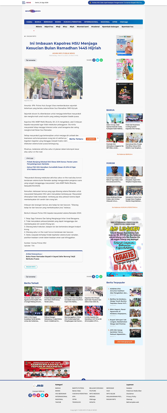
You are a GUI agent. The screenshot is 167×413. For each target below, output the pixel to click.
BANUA (38, 22)
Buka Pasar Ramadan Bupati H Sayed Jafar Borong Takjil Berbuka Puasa (50, 257)
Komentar (31, 60)
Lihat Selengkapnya (124, 342)
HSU (65, 27)
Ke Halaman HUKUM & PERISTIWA (124, 207)
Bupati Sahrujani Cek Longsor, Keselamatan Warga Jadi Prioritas (118, 322)
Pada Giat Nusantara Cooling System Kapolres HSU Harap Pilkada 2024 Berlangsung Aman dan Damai (134, 127)
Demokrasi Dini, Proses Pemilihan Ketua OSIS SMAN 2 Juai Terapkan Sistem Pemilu (134, 146)
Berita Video (76, 391)
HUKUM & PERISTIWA (72, 22)
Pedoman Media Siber (134, 391)
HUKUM (110, 163)
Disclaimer (130, 394)
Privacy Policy (131, 396)
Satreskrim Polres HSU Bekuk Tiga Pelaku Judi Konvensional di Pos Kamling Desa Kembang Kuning (114, 180)
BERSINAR (48, 22)
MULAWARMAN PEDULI (114, 396)
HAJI (58, 27)
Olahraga (124, 22)
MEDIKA (92, 396)
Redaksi (129, 388)
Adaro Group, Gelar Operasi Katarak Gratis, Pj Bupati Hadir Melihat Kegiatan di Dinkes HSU (114, 127)
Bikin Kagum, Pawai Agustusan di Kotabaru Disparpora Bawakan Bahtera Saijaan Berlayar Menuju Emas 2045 (118, 311)
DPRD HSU (49, 27)
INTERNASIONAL (91, 22)
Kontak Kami (83, 27)
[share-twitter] (97, 60)
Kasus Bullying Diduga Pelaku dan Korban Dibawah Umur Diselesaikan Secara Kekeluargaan (114, 199)
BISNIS (58, 22)
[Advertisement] (63, 345)
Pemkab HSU (128, 27)
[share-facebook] (94, 60)
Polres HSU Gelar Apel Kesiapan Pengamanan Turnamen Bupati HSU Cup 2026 (117, 2)
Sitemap (129, 399)
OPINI (114, 22)
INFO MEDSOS (94, 394)
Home (28, 3)
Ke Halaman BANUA (124, 154)
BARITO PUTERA (78, 388)
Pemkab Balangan (111, 27)
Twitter (43, 398)
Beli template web (132, 402)
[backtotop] (83, 380)
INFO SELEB (110, 394)
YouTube (48, 398)
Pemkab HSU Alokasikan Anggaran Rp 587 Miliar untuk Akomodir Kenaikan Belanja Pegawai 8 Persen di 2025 (114, 146)
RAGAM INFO (30, 267)
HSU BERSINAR (60, 394)
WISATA (92, 402)
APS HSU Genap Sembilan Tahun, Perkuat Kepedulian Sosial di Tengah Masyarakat (117, 332)
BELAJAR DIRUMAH (96, 388)
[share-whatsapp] (101, 60)
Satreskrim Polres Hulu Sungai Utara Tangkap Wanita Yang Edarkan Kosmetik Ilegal (134, 199)
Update (91, 139)
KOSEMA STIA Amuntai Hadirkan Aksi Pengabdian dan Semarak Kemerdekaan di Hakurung (118, 291)
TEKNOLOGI (76, 402)
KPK (72, 27)
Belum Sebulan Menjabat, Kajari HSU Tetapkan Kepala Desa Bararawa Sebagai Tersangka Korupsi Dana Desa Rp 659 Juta (134, 180)
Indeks (29, 22)
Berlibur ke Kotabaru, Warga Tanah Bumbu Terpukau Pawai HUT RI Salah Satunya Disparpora (118, 301)
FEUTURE (92, 391)
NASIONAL (105, 22)
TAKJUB (58, 402)
